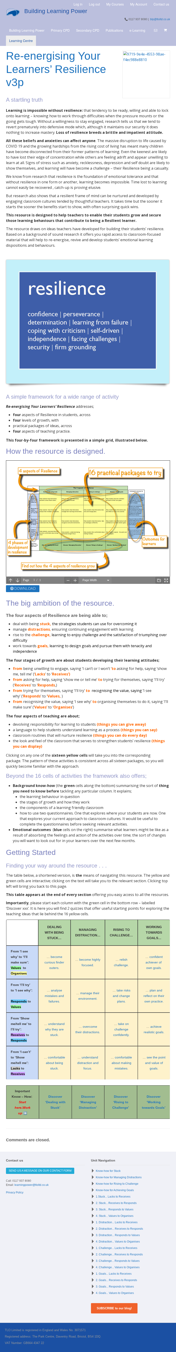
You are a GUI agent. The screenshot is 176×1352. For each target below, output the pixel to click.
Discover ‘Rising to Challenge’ (120, 1102)
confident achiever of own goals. (154, 962)
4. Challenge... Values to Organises (118, 1267)
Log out (94, 4)
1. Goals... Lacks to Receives (114, 1273)
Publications (114, 30)
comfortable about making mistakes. (122, 1062)
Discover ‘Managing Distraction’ (88, 1102)
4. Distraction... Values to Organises (118, 1241)
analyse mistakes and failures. (54, 995)
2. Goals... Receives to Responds (116, 1280)
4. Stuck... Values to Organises (114, 1216)
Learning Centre (21, 40)
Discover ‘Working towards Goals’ (153, 1102)
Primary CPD (60, 30)
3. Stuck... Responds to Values (114, 1209)
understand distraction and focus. (88, 1062)
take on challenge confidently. (121, 1029)
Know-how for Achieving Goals (115, 1190)
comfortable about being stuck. (55, 1062)
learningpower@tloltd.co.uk (31, 1185)
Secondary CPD (87, 30)
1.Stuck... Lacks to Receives (113, 1196)
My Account (138, 4)
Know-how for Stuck (108, 1171)
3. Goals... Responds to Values (115, 1286)
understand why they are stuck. (55, 1029)
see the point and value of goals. (155, 1062)
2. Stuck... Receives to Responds (116, 1203)
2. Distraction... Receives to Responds (119, 1228)
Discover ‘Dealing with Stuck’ (55, 1102)
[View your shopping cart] (165, 30)
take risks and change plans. (121, 995)
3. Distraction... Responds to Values (118, 1235)
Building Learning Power (55, 11)
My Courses (115, 4)
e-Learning (137, 30)
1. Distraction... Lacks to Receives (117, 1222)
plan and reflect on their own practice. (153, 995)
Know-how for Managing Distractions (119, 1177)
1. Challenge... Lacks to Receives (116, 1248)
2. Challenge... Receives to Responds (119, 1254)
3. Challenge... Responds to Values (118, 1260)
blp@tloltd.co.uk (160, 19)
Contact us (161, 4)
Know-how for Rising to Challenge (117, 1183)
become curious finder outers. (54, 962)
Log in (78, 4)
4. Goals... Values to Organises (115, 1293)
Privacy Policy (14, 1192)
